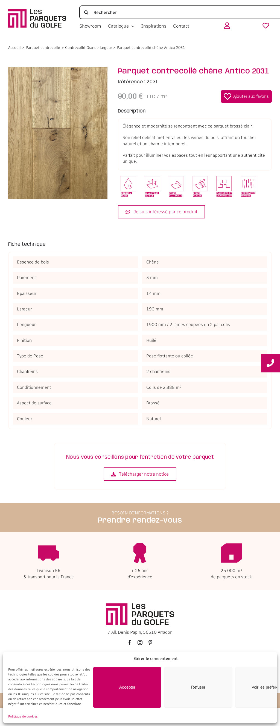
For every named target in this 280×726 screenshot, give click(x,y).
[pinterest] (150, 642)
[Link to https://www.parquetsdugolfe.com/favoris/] (265, 26)
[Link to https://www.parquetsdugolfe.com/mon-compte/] (227, 26)
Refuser (198, 687)
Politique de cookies (23, 716)
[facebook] (129, 642)
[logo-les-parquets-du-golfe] (37, 11)
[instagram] (140, 642)
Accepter (127, 687)
